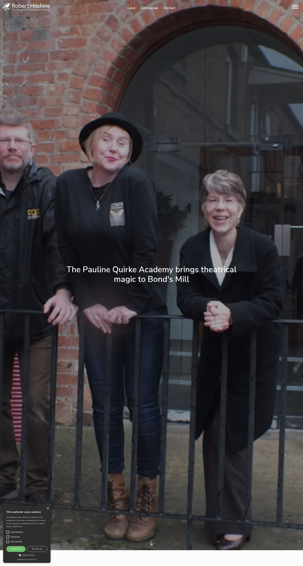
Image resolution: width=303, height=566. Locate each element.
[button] (26, 555)
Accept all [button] (16, 549)
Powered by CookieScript (26, 560)
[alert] (26, 534)
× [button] (48, 508)
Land (131, 8)
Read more (17, 526)
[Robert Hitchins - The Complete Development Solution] (26, 6)
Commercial (149, 8)
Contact (169, 8)
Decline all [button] (37, 549)
